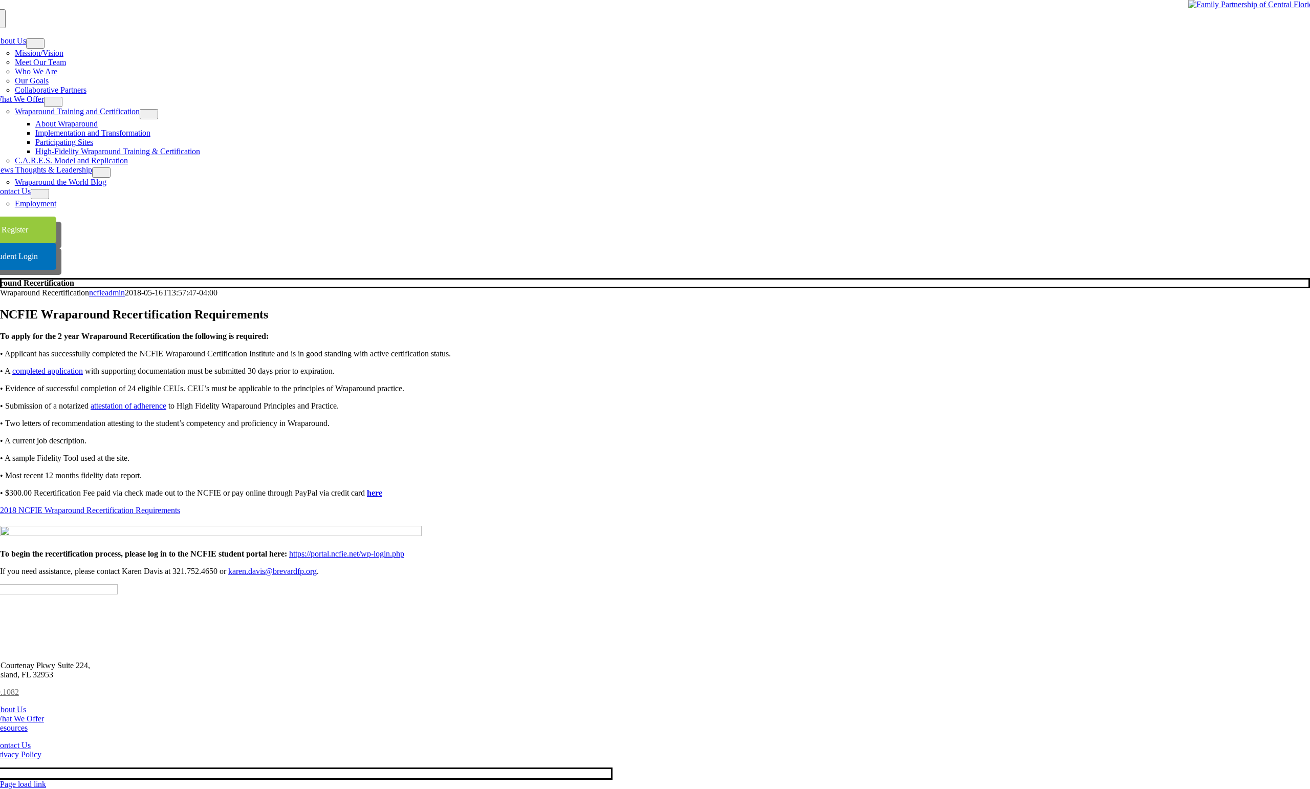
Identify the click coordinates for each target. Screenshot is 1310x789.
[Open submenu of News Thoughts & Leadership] (101, 172)
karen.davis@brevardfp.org (272, 571)
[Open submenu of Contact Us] (40, 194)
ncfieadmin (107, 292)
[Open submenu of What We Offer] (53, 102)
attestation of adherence (128, 405)
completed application (47, 371)
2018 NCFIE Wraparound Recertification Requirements (90, 510)
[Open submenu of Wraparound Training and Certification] (149, 114)
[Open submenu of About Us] (35, 43)
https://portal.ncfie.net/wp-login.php (346, 553)
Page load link (23, 784)
